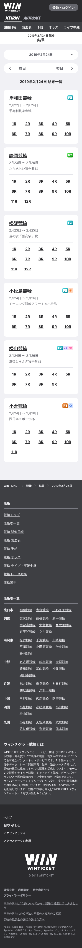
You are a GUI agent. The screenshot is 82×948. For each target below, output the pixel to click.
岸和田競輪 (20, 98)
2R (27, 123)
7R (27, 133)
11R (14, 201)
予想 (40, 27)
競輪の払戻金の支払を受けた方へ (24, 919)
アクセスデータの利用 (17, 840)
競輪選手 (10, 582)
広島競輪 (42, 698)
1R (14, 123)
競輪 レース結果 (15, 574)
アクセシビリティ (15, 833)
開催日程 (10, 27)
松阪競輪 (18, 223)
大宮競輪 (45, 625)
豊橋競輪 (26, 668)
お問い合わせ (12, 825)
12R (27, 201)
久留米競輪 (44, 722)
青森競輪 (42, 610)
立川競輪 (45, 632)
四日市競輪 (28, 675)
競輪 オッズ (12, 557)
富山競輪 (42, 668)
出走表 (26, 27)
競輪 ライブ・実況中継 (20, 565)
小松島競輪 (20, 291)
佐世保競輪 (28, 729)
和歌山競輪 (28, 690)
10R (67, 133)
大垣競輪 (62, 662)
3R (41, 123)
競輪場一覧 (12, 523)
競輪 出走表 (12, 540)
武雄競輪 (62, 722)
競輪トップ (12, 515)
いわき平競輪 (62, 610)
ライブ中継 (72, 27)
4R (54, 123)
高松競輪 (26, 707)
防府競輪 (58, 698)
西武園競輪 (64, 625)
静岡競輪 (18, 155)
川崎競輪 (58, 640)
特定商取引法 (41, 890)
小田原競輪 (44, 647)
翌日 (59, 68)
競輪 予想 (10, 549)
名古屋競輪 (28, 662)
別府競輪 (45, 729)
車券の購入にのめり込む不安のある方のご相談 (32, 913)
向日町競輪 (60, 683)
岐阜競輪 (45, 662)
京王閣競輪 (28, 632)
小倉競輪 (18, 406)
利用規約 (23, 890)
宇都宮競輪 (28, 625)
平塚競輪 (26, 647)
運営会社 (9, 890)
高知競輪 (62, 707)
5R (68, 123)
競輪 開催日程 (14, 532)
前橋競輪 (42, 618)
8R (41, 133)
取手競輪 (58, 618)
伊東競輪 (62, 647)
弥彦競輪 (26, 618)
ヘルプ (8, 817)
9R (54, 133)
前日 (22, 68)
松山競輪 (18, 348)
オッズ (53, 27)
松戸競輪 (26, 640)
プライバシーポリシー (17, 895)
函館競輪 (26, 610)
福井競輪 (26, 683)
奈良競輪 (42, 683)
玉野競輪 (26, 698)
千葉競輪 (42, 640)
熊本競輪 (62, 729)
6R (14, 133)
